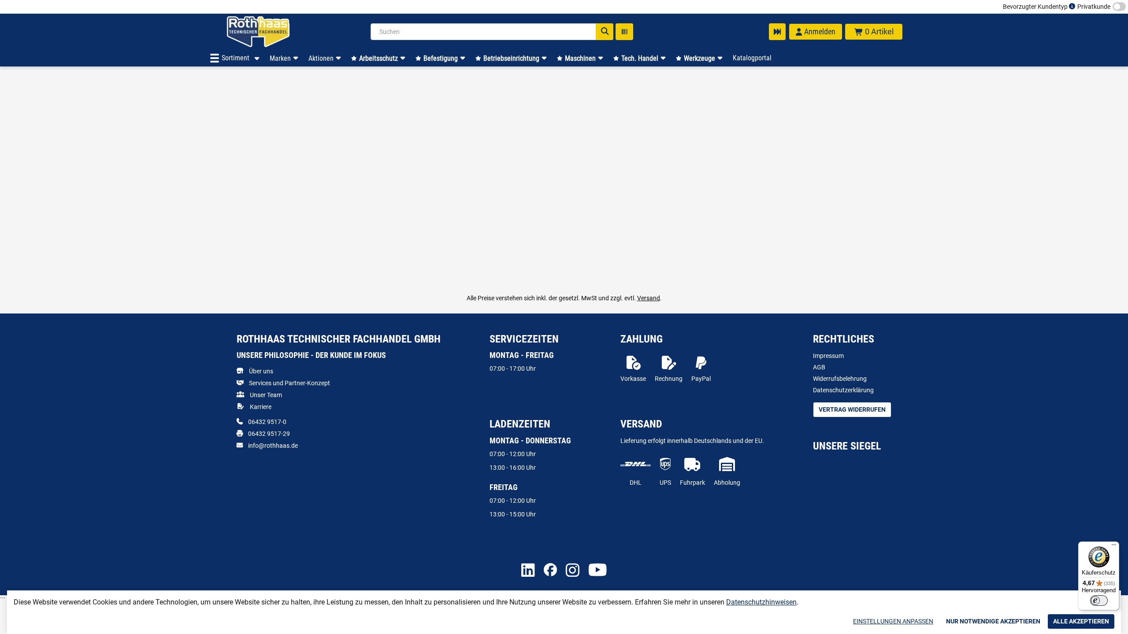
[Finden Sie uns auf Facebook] (550, 570)
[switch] (1099, 600)
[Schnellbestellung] (777, 31)
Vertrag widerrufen (852, 409)
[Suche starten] (604, 31)
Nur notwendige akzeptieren (993, 621)
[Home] (270, 31)
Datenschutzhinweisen (761, 602)
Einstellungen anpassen (893, 621)
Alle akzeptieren (1081, 621)
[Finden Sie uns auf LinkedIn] (528, 570)
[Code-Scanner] (624, 31)
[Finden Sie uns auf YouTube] (597, 570)
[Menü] (1114, 547)
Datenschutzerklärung (843, 390)
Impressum (828, 355)
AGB (819, 367)
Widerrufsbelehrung (840, 378)
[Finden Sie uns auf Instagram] (572, 570)
